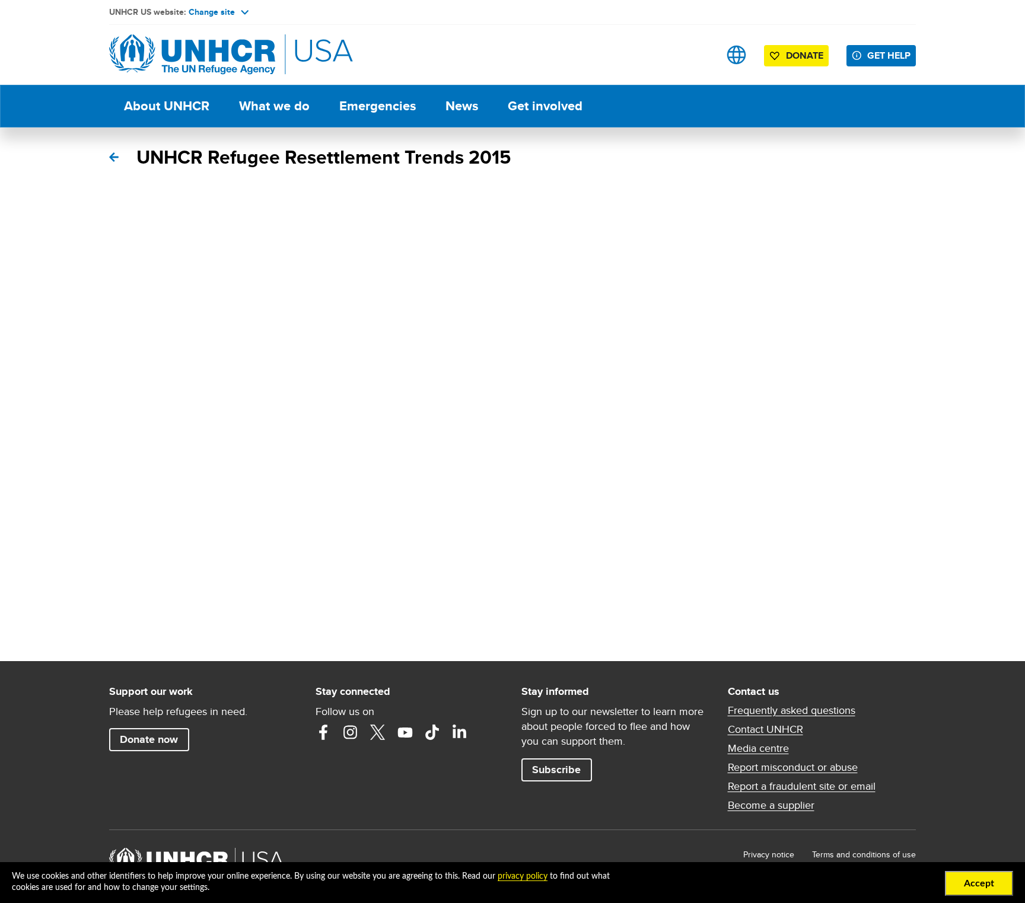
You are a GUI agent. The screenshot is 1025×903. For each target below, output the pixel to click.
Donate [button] (804, 55)
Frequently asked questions (791, 710)
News (461, 106)
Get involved (545, 106)
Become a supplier (771, 805)
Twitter (378, 732)
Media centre (758, 748)
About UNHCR (166, 106)
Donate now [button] (149, 739)
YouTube (405, 732)
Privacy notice (768, 854)
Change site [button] (212, 12)
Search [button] (699, 55)
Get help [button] (889, 55)
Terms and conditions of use (864, 854)
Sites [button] (736, 55)
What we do (274, 106)
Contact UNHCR (765, 729)
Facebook (323, 732)
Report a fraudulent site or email (802, 786)
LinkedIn (459, 732)
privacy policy (522, 876)
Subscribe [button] (556, 769)
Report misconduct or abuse (793, 767)
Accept (979, 883)
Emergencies (377, 106)
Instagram (350, 732)
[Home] (192, 55)
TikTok (432, 732)
